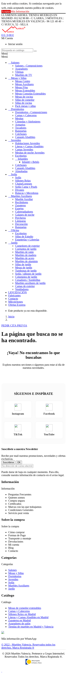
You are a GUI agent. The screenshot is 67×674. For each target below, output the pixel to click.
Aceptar (6, 11)
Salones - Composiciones (28, 65)
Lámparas (20, 220)
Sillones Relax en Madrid (22, 614)
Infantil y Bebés (30, 161)
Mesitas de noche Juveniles (29, 152)
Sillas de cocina (23, 102)
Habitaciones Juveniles (27, 143)
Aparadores (21, 68)
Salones (15, 62)
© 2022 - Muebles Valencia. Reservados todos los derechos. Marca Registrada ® (28, 646)
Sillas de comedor (24, 99)
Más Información (20, 11)
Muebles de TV (23, 75)
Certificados (14, 503)
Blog (11, 547)
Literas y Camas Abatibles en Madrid (28, 617)
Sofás (14, 174)
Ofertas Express (16, 304)
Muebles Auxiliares (21, 196)
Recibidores (21, 202)
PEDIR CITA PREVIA (14, 325)
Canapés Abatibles (25, 137)
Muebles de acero (24, 258)
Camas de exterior (25, 286)
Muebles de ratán (24, 252)
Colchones (21, 134)
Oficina (15, 230)
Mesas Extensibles (25, 90)
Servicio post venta (18, 513)
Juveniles (16, 140)
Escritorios (21, 155)
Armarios (20, 124)
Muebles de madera (25, 255)
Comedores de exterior (27, 245)
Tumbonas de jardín (26, 270)
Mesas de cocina (24, 96)
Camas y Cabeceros (26, 115)
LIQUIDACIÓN (17, 292)
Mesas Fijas (21, 87)
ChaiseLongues (23, 183)
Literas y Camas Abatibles (29, 146)
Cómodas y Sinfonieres (27, 121)
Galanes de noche (24, 214)
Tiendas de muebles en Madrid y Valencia (30, 626)
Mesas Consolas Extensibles (30, 93)
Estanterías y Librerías (27, 239)
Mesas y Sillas (18, 78)
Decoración (21, 224)
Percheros (20, 217)
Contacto (13, 298)
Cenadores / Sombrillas (27, 280)
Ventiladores (22, 289)
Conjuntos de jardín (25, 248)
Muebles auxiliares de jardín (30, 283)
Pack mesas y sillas (25, 106)
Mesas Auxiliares (24, 84)
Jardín (14, 242)
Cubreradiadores (24, 211)
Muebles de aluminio (26, 261)
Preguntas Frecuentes (19, 494)
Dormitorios (17, 109)
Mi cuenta (13, 544)
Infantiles (23, 158)
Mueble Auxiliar (24, 199)
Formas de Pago (17, 535)
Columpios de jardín (26, 276)
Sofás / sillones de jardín (28, 273)
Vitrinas (19, 71)
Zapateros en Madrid (19, 620)
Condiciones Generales (20, 510)
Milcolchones (15, 301)
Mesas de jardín (23, 267)
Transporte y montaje (19, 538)
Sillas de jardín (23, 264)
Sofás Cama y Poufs (26, 186)
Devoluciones (15, 541)
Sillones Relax (23, 180)
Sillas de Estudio (24, 236)
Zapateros (20, 205)
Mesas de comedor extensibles (24, 608)
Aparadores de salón (19, 623)
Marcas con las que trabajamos (24, 506)
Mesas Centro (22, 81)
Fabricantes (14, 295)
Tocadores (20, 127)
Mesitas (19, 118)
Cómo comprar (16, 532)
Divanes (19, 189)
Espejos (19, 208)
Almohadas (21, 171)
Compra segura (16, 500)
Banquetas (20, 130)
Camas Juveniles (24, 149)
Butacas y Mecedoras (26, 193)
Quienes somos (16, 497)
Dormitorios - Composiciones (31, 112)
